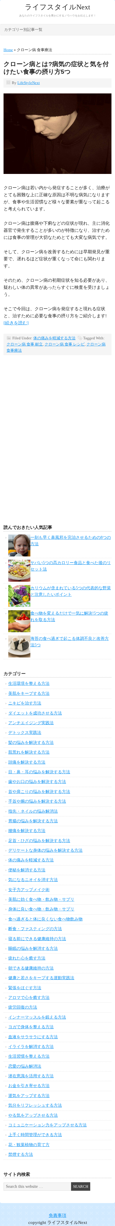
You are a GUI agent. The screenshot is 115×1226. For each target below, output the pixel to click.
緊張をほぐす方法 (24, 988)
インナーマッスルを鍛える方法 (37, 1017)
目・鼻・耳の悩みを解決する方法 (39, 772)
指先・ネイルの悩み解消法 (33, 811)
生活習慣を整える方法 (29, 1056)
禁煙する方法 (20, 1154)
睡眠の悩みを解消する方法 (33, 948)
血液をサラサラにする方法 (33, 1037)
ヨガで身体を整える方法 (31, 1027)
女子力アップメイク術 (29, 890)
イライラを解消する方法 (31, 1046)
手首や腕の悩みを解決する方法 (37, 801)
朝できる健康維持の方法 (31, 968)
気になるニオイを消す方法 (33, 880)
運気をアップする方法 (29, 1095)
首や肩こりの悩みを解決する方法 (39, 791)
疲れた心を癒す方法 (26, 958)
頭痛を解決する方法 (26, 762)
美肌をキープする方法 (29, 693)
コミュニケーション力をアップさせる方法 (47, 1125)
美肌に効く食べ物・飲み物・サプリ (41, 899)
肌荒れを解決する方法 (29, 752)
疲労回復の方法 (22, 1007)
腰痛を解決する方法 (26, 830)
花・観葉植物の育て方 (29, 1145)
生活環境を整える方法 (29, 683)
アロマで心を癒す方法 (29, 997)
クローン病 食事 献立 (24, 344)
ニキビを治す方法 (24, 703)
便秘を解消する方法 (26, 870)
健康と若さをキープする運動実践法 (41, 978)
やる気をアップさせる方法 (33, 1115)
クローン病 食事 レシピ (65, 344)
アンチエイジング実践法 (31, 723)
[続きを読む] (16, 323)
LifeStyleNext (28, 82)
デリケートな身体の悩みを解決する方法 (45, 850)
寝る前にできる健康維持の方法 (37, 939)
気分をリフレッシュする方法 (35, 1105)
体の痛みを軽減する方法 (54, 338)
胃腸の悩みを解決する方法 (33, 821)
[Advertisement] (57, 449)
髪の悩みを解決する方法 (31, 742)
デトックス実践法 (24, 732)
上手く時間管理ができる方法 (35, 1135)
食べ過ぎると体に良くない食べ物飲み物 (45, 919)
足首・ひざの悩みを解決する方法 (39, 840)
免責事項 (57, 1215)
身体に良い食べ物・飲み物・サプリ (41, 909)
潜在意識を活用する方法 (31, 1076)
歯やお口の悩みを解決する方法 (37, 781)
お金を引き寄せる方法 (29, 1086)
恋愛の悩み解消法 (24, 1066)
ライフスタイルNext (57, 7)
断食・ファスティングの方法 (35, 929)
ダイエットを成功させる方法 (35, 713)
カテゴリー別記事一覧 (23, 29)
